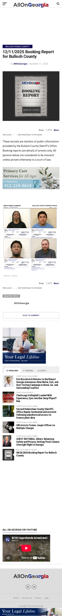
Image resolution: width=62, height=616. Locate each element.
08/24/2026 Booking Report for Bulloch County (36, 454)
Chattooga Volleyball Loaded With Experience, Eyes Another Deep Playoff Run (36, 398)
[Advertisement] (31, 494)
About (16, 598)
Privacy (38, 598)
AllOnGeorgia (20, 63)
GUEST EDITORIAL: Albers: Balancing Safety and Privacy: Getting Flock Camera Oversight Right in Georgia (37, 441)
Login (46, 598)
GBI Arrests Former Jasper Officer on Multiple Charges (35, 427)
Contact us (27, 598)
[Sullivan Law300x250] (24, 362)
